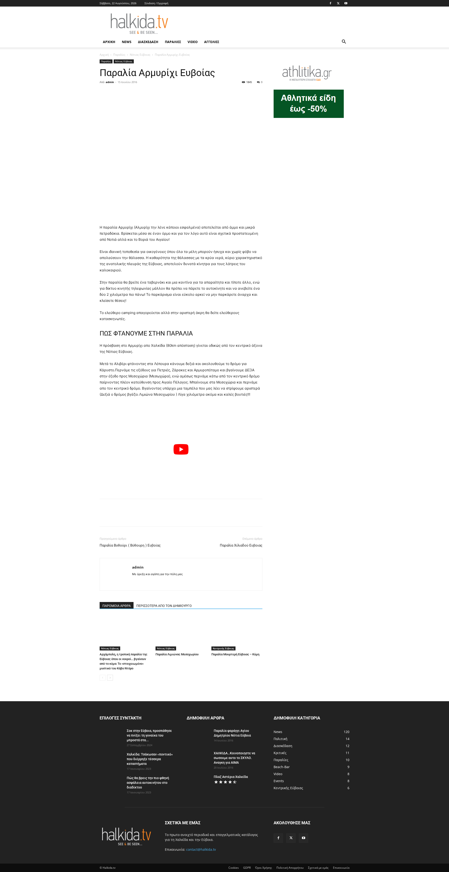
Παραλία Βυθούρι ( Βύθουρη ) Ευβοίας (130, 545)
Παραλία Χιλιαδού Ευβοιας (241, 545)
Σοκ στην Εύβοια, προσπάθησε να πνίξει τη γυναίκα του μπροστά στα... (149, 735)
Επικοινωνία (341, 868)
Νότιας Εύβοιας (140, 55)
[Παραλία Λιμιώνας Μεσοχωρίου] (181, 632)
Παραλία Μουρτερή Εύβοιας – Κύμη (235, 654)
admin (110, 82)
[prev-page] (102, 678)
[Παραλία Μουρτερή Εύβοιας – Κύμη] (236, 632)
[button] (343, 42)
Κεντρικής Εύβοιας (223, 648)
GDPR (247, 868)
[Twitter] (338, 3)
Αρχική (104, 55)
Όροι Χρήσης (263, 868)
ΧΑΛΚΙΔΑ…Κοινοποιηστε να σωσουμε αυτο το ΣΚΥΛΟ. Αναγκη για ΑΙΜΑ (234, 757)
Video (193, 42)
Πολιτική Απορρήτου (290, 868)
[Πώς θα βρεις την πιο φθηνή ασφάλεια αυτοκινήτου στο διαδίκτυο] (111, 784)
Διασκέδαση (148, 42)
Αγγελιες (211, 42)
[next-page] (110, 678)
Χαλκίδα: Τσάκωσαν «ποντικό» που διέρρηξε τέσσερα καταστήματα (150, 759)
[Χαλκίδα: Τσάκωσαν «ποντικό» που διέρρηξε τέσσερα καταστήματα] (111, 760)
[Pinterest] (125, 92)
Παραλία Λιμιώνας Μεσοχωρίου (177, 654)
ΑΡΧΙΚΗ (109, 42)
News (126, 42)
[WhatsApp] (136, 92)
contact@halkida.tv (201, 849)
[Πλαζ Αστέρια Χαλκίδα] (198, 782)
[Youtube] (345, 3)
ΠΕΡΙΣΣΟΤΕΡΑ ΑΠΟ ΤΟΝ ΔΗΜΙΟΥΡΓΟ (164, 606)
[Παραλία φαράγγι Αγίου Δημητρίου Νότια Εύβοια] (197, 736)
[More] (147, 92)
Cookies (233, 868)
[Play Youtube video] (181, 449)
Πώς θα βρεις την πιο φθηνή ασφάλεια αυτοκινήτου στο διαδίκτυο (148, 782)
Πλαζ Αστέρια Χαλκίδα (231, 777)
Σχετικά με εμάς (318, 868)
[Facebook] (330, 3)
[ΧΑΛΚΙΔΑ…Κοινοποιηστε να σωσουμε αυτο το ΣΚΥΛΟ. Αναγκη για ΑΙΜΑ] (198, 759)
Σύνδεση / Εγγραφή (156, 3)
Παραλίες (173, 42)
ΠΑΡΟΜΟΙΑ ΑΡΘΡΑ (116, 606)
